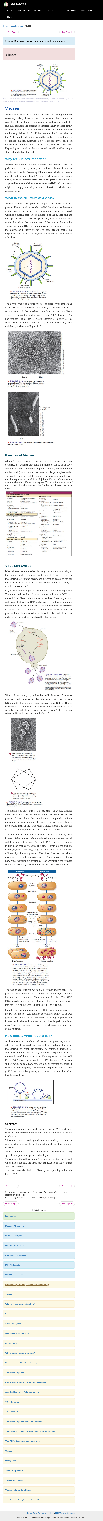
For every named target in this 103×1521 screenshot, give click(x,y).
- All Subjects (14, 1226)
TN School (71, 10)
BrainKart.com (18, 3)
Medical (37, 10)
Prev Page (11, 32)
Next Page (66, 32)
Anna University (23, 10)
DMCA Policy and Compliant (65, 1513)
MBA (61, 10)
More (9, 17)
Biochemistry (17, 26)
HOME (10, 10)
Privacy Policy (32, 1513)
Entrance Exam (86, 10)
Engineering (50, 10)
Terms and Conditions (46, 1513)
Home (5, 26)
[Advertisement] (89, 64)
